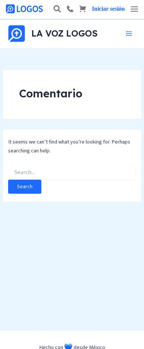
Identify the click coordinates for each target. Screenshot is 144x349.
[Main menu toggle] (129, 33)
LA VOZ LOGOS (64, 33)
